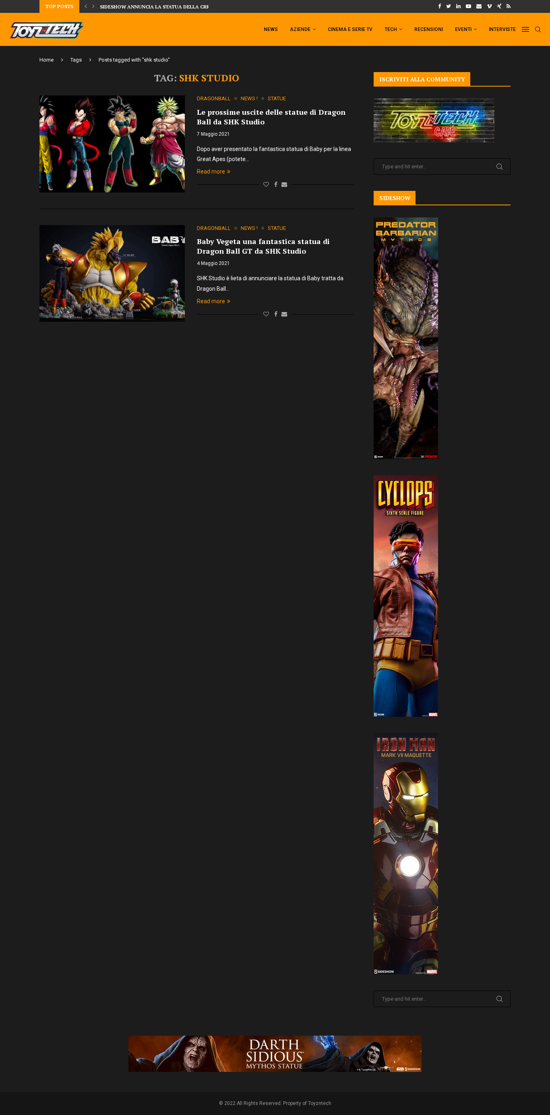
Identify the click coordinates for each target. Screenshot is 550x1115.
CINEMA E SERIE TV (350, 29)
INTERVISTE (502, 29)
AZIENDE (300, 29)
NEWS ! (249, 98)
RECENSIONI (428, 29)
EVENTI (463, 29)
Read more (211, 171)
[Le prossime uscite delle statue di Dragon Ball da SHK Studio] (112, 143)
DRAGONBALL (214, 98)
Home (46, 60)
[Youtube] (468, 6)
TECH (391, 29)
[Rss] (509, 6)
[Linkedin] (458, 6)
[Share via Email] (284, 184)
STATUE (277, 98)
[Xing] (499, 6)
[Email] (479, 6)
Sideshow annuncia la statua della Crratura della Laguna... (185, 7)
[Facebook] (439, 6)
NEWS (271, 29)
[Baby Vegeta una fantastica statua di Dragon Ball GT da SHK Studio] (112, 273)
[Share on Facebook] (275, 184)
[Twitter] (448, 6)
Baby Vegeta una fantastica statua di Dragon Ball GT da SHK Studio (263, 246)
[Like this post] (266, 184)
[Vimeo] (489, 6)
